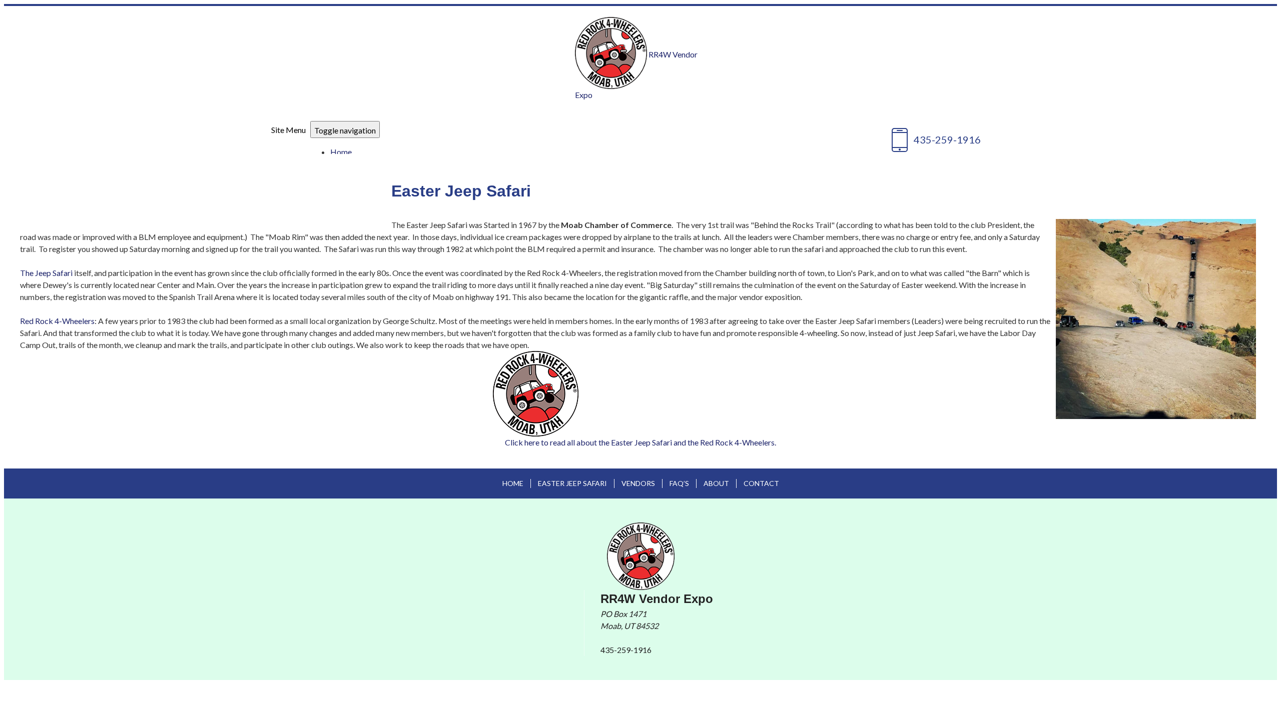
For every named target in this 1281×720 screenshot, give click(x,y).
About (716, 483)
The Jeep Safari (46, 273)
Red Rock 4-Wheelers (57, 321)
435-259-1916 (626, 649)
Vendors (638, 483)
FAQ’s (679, 483)
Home (341, 151)
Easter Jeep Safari (572, 483)
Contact (761, 483)
